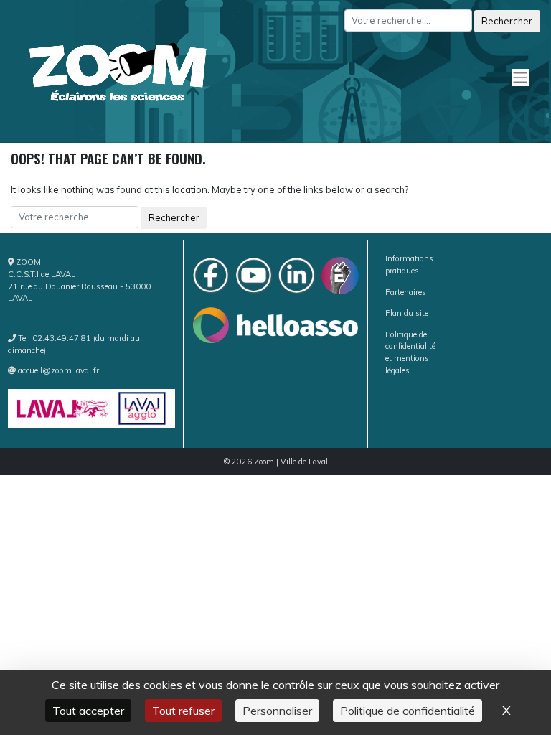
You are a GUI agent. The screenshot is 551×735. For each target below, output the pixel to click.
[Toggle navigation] (527, 71)
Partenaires (405, 292)
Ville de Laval (304, 462)
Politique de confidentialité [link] (407, 710)
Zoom (264, 462)
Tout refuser (183, 710)
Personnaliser (277, 710)
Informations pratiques (409, 264)
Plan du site (406, 313)
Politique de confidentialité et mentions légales (410, 352)
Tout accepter (88, 710)
